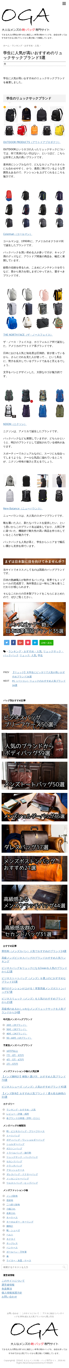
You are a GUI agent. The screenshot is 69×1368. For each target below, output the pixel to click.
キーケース (12, 1217)
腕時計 (9, 1226)
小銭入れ (10, 1208)
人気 (33, 655)
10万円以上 (12, 1051)
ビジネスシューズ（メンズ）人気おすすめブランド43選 (34, 1086)
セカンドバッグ (14, 1161)
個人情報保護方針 (12, 1292)
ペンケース (12, 1247)
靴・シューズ (13, 1230)
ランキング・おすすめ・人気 (25, 651)
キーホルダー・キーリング (19, 1221)
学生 (40, 655)
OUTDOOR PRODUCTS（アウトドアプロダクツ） (32, 142)
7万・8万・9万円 (15, 1055)
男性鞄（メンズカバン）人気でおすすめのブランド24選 (34, 951)
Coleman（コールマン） (17, 234)
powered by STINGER (42, 1363)
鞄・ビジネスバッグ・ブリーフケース (25, 1131)
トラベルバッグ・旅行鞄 (18, 1152)
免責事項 (7, 1288)
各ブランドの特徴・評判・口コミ (23, 1118)
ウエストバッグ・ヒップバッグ (22, 1182)
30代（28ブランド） (16, 1029)
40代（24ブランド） (16, 1033)
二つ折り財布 (13, 1204)
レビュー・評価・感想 (17, 1113)
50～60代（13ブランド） (19, 1038)
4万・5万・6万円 (15, 1059)
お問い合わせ (9, 1296)
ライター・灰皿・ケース (18, 1260)
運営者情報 (8, 1284)
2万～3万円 (12, 1063)
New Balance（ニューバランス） (23, 508)
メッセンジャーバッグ (17, 1178)
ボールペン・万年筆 (16, 1251)
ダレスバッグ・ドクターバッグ (22, 1174)
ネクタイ (10, 1239)
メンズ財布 (12, 1196)
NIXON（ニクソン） (15, 424)
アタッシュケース (15, 1170)
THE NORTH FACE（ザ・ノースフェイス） (28, 334)
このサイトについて (13, 1280)
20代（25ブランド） (16, 1025)
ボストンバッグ (14, 1148)
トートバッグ (13, 1135)
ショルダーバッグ (15, 1144)
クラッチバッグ (14, 1165)
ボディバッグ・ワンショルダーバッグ (25, 1139)
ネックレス (12, 1243)
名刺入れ (10, 1213)
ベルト (9, 1234)
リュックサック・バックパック (22, 1157)
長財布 (9, 1200)
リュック (24, 655)
